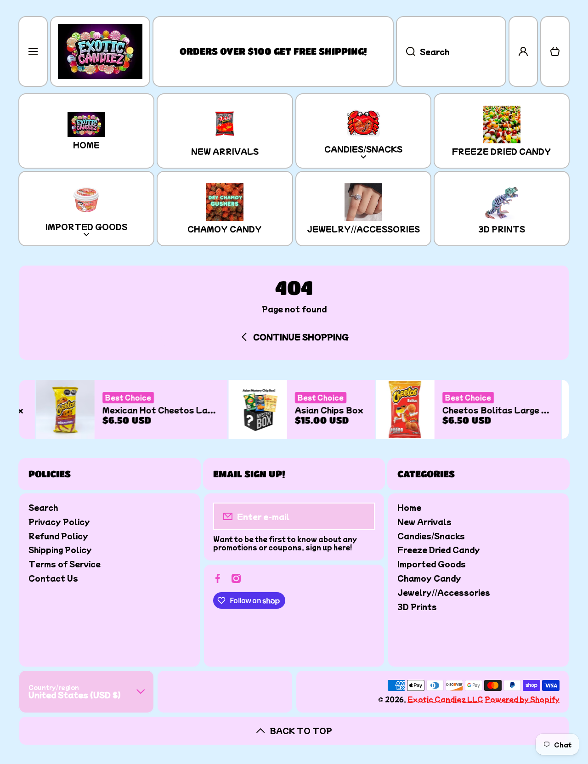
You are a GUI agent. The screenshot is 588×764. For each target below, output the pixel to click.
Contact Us (53, 577)
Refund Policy (58, 535)
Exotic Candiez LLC (445, 699)
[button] (555, 51)
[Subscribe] (362, 516)
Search (43, 507)
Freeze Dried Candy (438, 549)
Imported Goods (431, 563)
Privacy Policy (59, 521)
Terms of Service (64, 563)
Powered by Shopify (522, 699)
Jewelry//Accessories (443, 592)
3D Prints (417, 606)
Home (409, 507)
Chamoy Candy (429, 577)
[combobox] (451, 51)
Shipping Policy (60, 549)
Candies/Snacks (431, 535)
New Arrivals (424, 521)
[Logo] (100, 51)
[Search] (405, 51)
